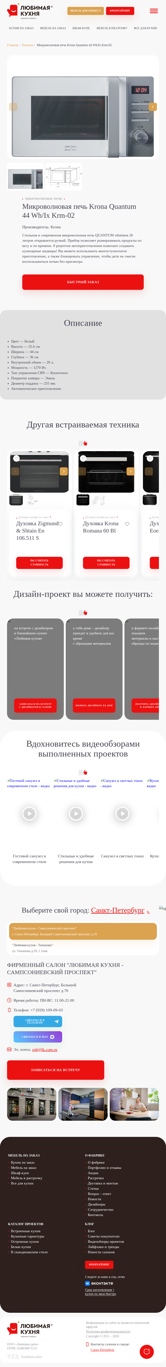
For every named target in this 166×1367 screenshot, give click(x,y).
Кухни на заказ (21, 28)
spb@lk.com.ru (44, 1049)
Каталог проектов (25, 1224)
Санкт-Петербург (118, 910)
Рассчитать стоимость (39, 562)
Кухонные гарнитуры (27, 1236)
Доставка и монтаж (103, 1183)
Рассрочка (96, 1178)
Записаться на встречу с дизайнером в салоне (35, 705)
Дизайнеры (96, 1204)
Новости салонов (101, 1252)
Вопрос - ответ (99, 1194)
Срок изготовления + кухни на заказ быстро (100, 1292)
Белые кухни (21, 1247)
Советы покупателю (103, 1236)
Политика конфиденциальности (108, 1331)
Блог (91, 1231)
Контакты (95, 1215)
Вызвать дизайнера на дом (94, 705)
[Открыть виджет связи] (147, 1352)
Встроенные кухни (25, 1231)
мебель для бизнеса (85, 10)
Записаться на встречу (55, 1070)
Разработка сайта (31, 1356)
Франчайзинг (120, 10)
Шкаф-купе (81, 28)
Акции (93, 1173)
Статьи (93, 1188)
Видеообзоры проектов (106, 1241)
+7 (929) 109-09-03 (47, 1010)
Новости (94, 1199)
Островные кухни (25, 1241)
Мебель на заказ (53, 28)
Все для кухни (145, 28)
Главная (12, 45)
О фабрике (96, 1162)
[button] (153, 107)
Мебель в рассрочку (112, 28)
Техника (27, 45)
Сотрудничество (100, 1210)
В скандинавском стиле (29, 1252)
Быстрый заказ (83, 282)
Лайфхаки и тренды (103, 1247)
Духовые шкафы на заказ (33, 517)
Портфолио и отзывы (104, 1168)
